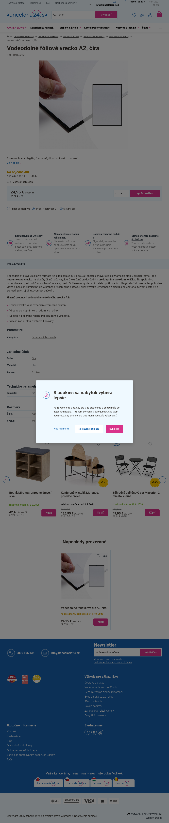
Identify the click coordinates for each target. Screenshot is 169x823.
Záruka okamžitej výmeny (98, 710)
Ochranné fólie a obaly (42, 337)
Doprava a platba (14, 3)
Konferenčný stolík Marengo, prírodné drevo (78, 494)
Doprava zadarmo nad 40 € (105, 236)
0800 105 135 (24, 653)
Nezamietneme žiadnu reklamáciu (65, 236)
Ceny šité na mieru (94, 715)
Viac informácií (59, 428)
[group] (31, 480)
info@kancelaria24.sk (64, 653)
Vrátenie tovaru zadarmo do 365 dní (143, 237)
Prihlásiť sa (149, 652)
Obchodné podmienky (65, 3)
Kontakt (10, 731)
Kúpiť (99, 621)
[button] (31, 510)
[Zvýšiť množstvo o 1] (125, 193)
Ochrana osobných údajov (21, 750)
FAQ (47, 3)
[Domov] (6, 37)
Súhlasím (113, 429)
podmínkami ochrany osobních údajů (112, 662)
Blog (8, 740)
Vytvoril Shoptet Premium (145, 814)
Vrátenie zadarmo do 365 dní (100, 687)
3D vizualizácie (92, 701)
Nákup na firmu (92, 706)
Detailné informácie (83, 163)
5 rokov (34, 372)
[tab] (14, 264)
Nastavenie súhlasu (87, 429)
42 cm (34, 413)
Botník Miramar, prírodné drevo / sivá (29, 494)
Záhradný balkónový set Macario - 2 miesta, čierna (134, 494)
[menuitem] (15, 27)
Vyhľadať (105, 14)
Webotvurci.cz (153, 817)
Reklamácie (34, 3)
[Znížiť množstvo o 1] (115, 193)
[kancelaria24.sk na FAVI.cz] (11, 680)
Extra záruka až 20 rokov (27, 235)
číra (33, 358)
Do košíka (145, 193)
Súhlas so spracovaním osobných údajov (30, 754)
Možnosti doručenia (21, 182)
